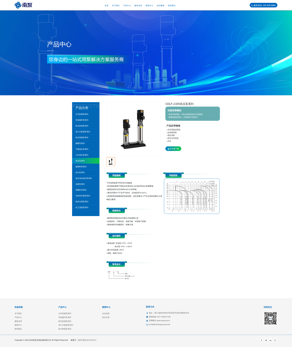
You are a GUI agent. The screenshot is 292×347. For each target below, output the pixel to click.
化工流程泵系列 (82, 207)
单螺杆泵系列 (81, 190)
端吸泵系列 (80, 143)
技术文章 (106, 317)
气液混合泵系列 (82, 149)
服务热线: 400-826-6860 (264, 5)
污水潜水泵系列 (82, 155)
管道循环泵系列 (82, 120)
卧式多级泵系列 (82, 125)
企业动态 (106, 313)
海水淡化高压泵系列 (84, 178)
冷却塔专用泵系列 (83, 195)
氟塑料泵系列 (81, 166)
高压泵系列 (80, 160)
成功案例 (160, 5)
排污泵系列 (80, 172)
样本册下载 (174, 148)
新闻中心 (149, 5)
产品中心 (127, 5)
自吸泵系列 (80, 184)
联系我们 (172, 5)
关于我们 (116, 5)
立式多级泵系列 (82, 114)
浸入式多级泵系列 (83, 131)
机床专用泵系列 (82, 201)
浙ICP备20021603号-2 (87, 340)
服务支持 (138, 5)
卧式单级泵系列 (82, 137)
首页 (107, 5)
